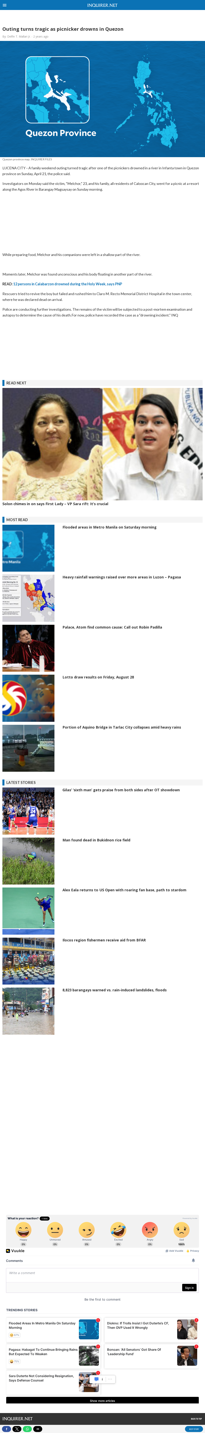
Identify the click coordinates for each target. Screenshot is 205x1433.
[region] (102, 18)
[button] (4, 4)
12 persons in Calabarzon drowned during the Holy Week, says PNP (67, 284)
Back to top (196, 1418)
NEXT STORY (194, 1429)
